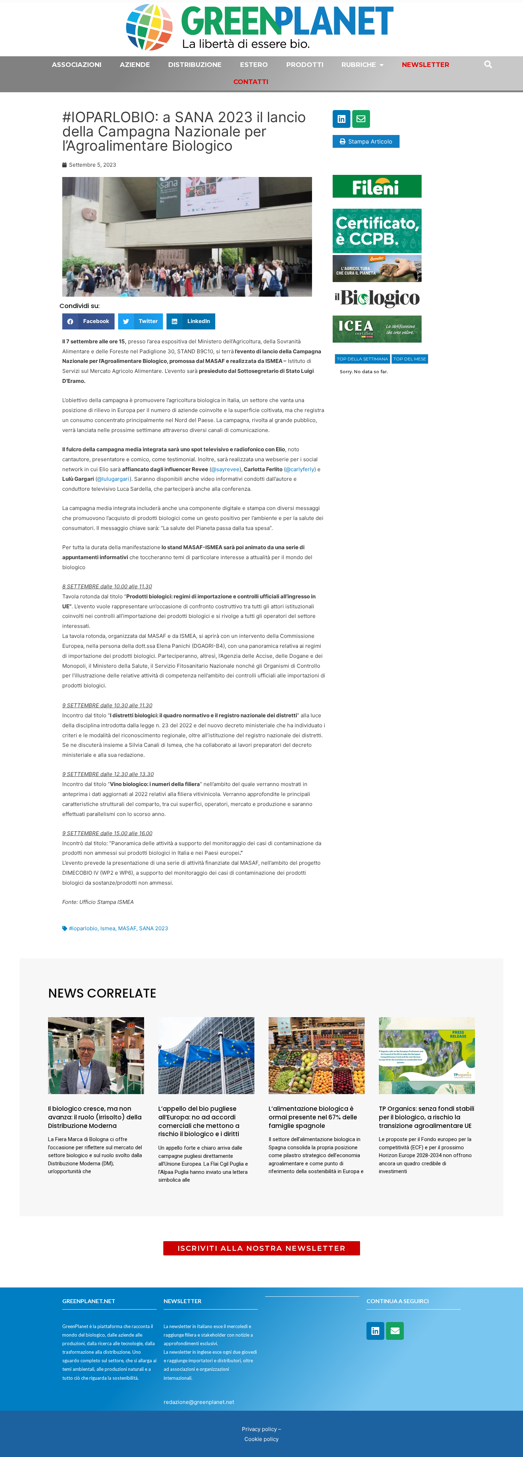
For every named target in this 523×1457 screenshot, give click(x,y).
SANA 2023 (153, 928)
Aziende (135, 65)
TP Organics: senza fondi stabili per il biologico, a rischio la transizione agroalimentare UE (426, 1117)
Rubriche (359, 65)
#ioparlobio (83, 928)
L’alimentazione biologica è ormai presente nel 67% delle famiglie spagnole (313, 1117)
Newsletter (425, 65)
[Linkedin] (341, 119)
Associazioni (76, 65)
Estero (254, 65)
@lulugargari (113, 478)
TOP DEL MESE (409, 358)
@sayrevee (225, 469)
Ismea (107, 928)
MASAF (127, 928)
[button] (88, 321)
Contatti (250, 82)
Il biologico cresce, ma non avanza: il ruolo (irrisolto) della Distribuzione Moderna (95, 1117)
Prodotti (304, 65)
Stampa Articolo (370, 141)
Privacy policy (259, 1429)
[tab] (362, 359)
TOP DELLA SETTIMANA (362, 358)
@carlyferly (300, 469)
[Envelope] (361, 119)
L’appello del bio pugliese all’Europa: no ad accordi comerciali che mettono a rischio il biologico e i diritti (198, 1121)
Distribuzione (195, 65)
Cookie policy (261, 1439)
